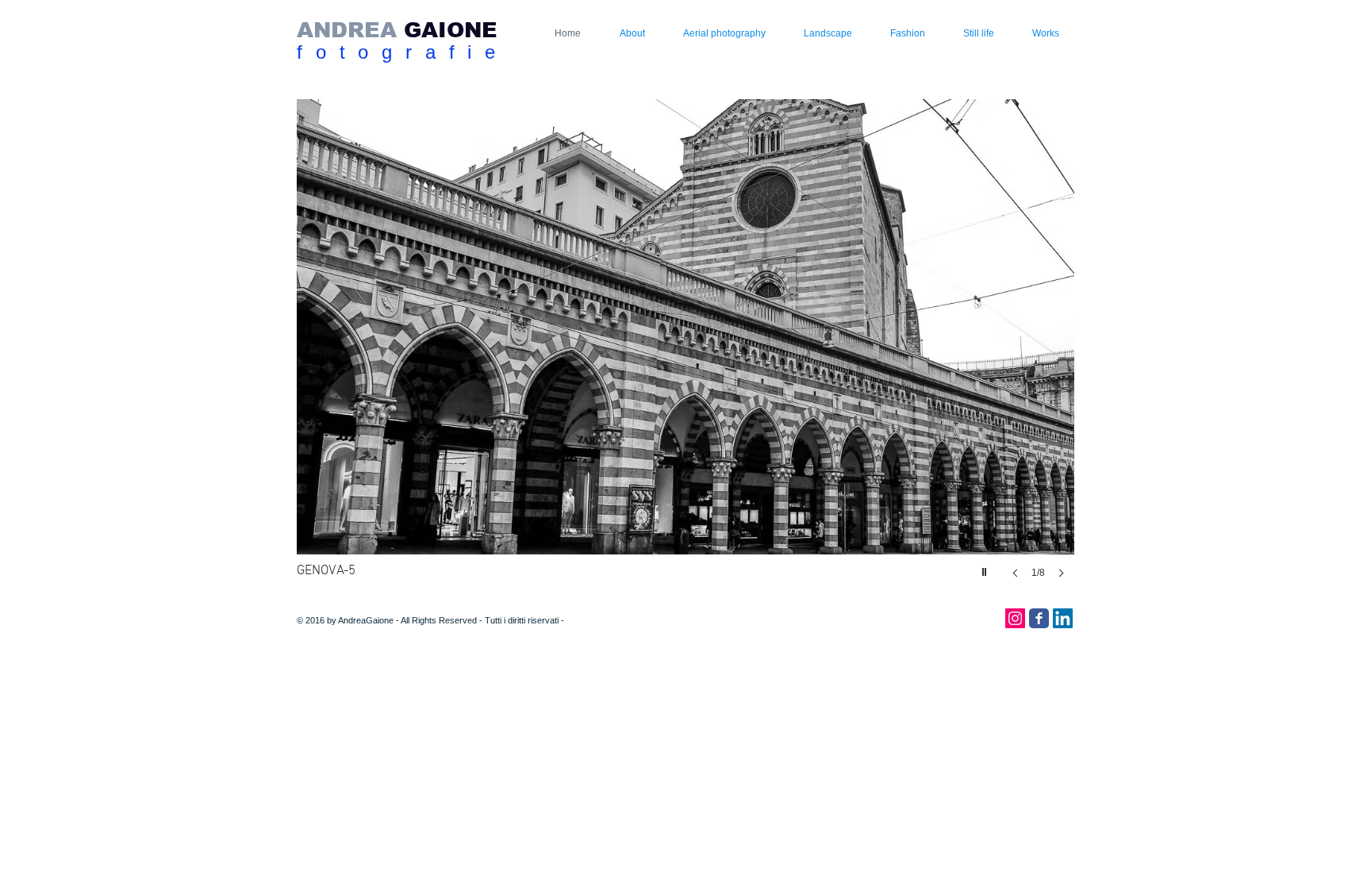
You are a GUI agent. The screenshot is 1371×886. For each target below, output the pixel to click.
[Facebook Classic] (1039, 618)
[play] (986, 568)
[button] (581, 354)
